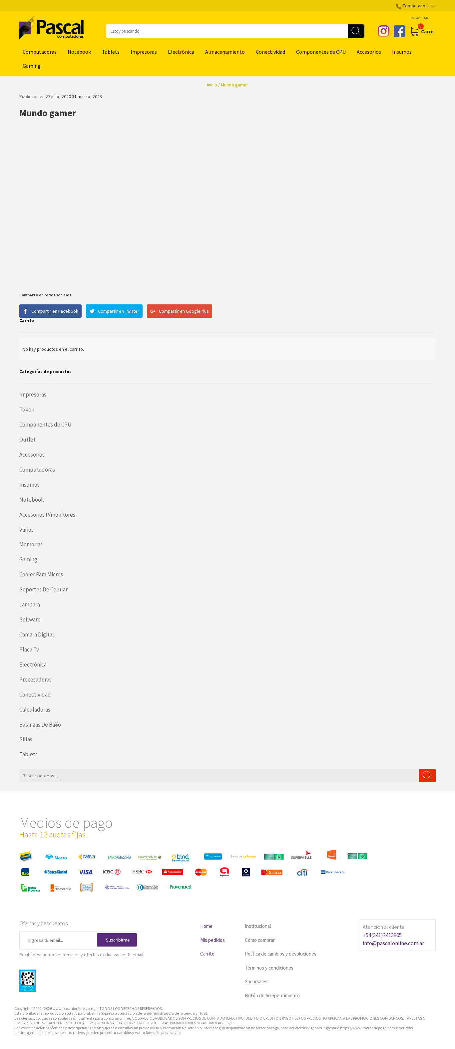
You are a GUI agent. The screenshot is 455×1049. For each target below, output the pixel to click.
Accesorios (369, 51)
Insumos (402, 51)
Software (30, 619)
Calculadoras (34, 709)
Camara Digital (36, 634)
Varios (26, 529)
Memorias (31, 544)
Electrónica (181, 51)
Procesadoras (35, 679)
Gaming (32, 65)
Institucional (258, 926)
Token (26, 409)
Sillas (25, 739)
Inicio (212, 85)
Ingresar (419, 17)
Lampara (29, 604)
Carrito (207, 954)
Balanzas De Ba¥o (40, 724)
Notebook (79, 51)
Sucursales (256, 981)
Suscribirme (118, 940)
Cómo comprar (260, 940)
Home (206, 926)
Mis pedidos (212, 940)
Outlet (27, 439)
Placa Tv (29, 649)
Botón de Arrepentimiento (272, 995)
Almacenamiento (225, 51)
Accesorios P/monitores (47, 514)
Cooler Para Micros (41, 574)
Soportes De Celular (43, 589)
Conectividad (270, 51)
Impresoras (144, 51)
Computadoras (40, 51)
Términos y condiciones (269, 968)
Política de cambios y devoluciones (280, 954)
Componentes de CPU (321, 51)
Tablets (111, 51)
